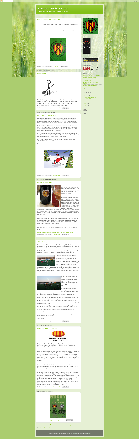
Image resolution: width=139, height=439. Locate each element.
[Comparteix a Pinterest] (67, 66)
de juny (87, 95)
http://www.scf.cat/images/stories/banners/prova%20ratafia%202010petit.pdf (55, 232)
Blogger (89, 433)
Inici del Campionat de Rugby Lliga (47, 328)
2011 (85, 94)
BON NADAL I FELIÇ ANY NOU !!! (47, 115)
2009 (85, 105)
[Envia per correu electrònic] (61, 66)
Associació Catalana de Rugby (90, 78)
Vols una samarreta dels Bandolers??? (48, 20)
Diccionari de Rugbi (87, 80)
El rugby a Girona (87, 87)
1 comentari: (56, 66)
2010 (85, 103)
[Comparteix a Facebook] (65, 66)
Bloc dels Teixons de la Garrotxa (90, 85)
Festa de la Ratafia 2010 (44, 182)
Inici (51, 425)
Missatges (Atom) (48, 427)
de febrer (87, 101)
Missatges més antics (72, 425)
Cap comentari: (56, 107)
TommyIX (75, 433)
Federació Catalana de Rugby (89, 77)
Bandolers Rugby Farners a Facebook (91, 75)
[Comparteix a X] (64, 66)
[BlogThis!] (63, 66)
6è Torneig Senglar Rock (44, 242)
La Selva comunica (87, 88)
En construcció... (42, 73)
